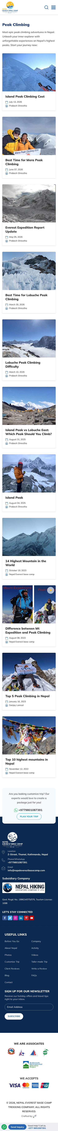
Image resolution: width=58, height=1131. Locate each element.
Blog (7, 975)
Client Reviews (12, 968)
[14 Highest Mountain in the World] (29, 537)
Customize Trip (12, 961)
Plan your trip (29, 816)
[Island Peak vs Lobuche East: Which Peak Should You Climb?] (29, 406)
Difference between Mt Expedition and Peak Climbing (27, 630)
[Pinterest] (26, 917)
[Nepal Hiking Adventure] (23, 887)
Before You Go (12, 941)
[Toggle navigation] (52, 7)
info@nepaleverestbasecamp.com (26, 870)
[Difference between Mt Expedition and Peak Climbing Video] (50, 590)
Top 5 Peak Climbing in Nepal (27, 696)
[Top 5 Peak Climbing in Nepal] (29, 672)
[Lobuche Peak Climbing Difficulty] (29, 338)
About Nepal (11, 948)
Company (36, 941)
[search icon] (46, 8)
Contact (9, 982)
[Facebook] (4, 917)
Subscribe (14, 1016)
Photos (8, 955)
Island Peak (14, 497)
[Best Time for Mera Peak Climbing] (29, 136)
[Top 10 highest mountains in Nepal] (29, 735)
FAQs (34, 975)
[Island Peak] (29, 473)
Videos (34, 955)
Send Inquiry (17, 1127)
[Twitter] (10, 917)
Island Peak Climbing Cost (25, 96)
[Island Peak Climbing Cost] (29, 72)
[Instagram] (15, 917)
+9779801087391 (30, 810)
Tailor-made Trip (39, 961)
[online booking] (29, 1085)
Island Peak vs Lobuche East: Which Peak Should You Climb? (28, 432)
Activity (35, 948)
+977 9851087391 (37, 1128)
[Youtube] (31, 917)
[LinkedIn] (21, 917)
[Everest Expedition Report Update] (29, 203)
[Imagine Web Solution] (35, 1116)
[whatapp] (4, 1127)
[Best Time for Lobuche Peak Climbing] (29, 271)
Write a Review (39, 968)
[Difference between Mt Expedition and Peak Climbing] (29, 604)
